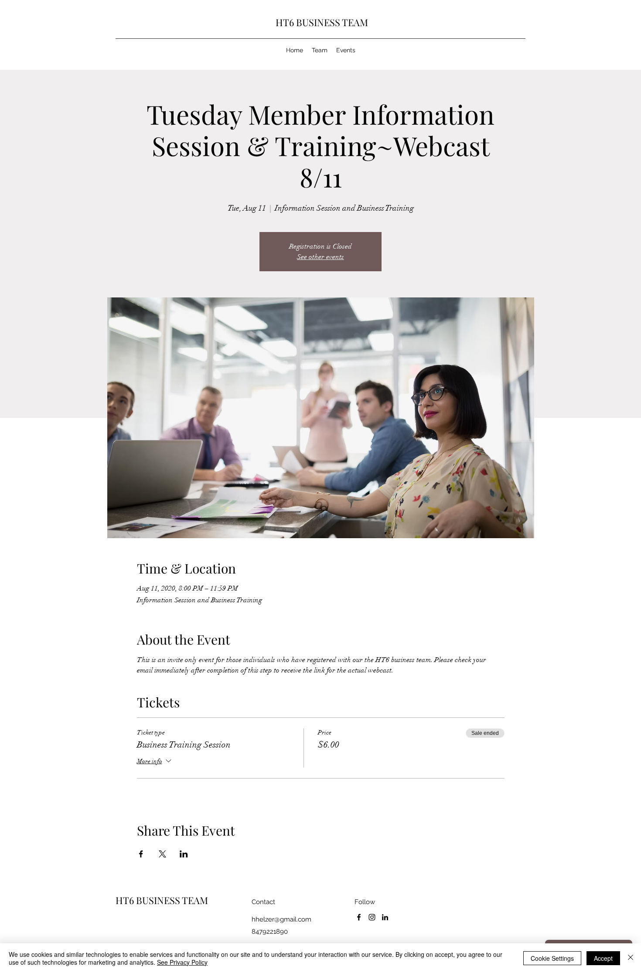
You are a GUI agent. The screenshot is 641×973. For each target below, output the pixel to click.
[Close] (630, 958)
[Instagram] (372, 917)
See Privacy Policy (182, 962)
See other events (320, 257)
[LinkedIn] (385, 917)
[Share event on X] (162, 853)
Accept (603, 958)
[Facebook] (359, 917)
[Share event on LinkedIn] (184, 853)
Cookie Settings (552, 958)
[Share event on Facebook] (141, 853)
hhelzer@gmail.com (281, 919)
